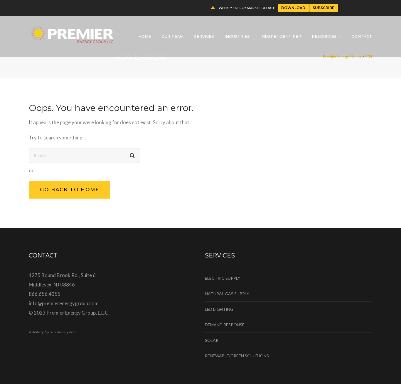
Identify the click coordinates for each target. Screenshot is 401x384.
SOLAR (211, 340)
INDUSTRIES (237, 36)
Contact (362, 36)
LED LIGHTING (219, 309)
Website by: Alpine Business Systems (53, 332)
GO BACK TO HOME (69, 189)
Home (144, 36)
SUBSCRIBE (323, 8)
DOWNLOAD (293, 8)
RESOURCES (324, 36)
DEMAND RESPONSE (225, 324)
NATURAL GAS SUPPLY (227, 293)
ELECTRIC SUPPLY (222, 278)
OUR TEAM (172, 36)
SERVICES (204, 36)
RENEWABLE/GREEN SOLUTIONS (237, 355)
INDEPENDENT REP (280, 36)
